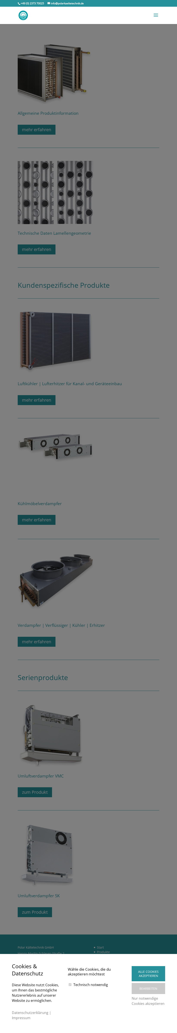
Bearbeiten (148, 988)
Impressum (21, 1017)
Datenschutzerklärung (30, 1012)
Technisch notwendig (90, 984)
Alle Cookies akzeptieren (148, 974)
